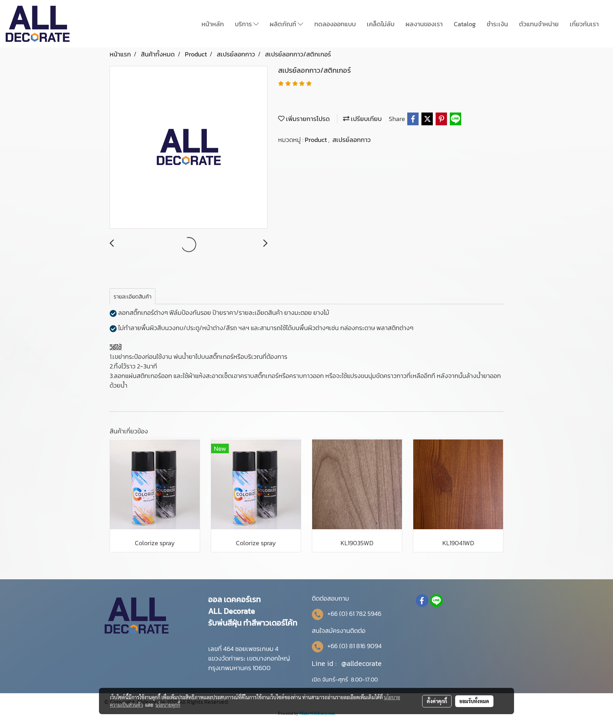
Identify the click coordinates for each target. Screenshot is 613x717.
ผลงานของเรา (424, 24)
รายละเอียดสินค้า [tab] (132, 296)
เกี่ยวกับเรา (584, 24)
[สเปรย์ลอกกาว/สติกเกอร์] (188, 147)
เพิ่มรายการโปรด (307, 119)
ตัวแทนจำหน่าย (539, 24)
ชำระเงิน (497, 24)
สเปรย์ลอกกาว (351, 139)
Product (316, 139)
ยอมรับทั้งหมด (474, 701)
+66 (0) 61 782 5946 (354, 613)
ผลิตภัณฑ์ (284, 24)
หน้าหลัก (212, 24)
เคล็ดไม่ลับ (380, 24)
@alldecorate (361, 663)
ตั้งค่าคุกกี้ (437, 701)
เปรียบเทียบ (365, 119)
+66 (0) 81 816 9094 (354, 646)
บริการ (244, 24)
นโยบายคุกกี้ (167, 704)
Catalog (465, 24)
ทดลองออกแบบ (335, 24)
